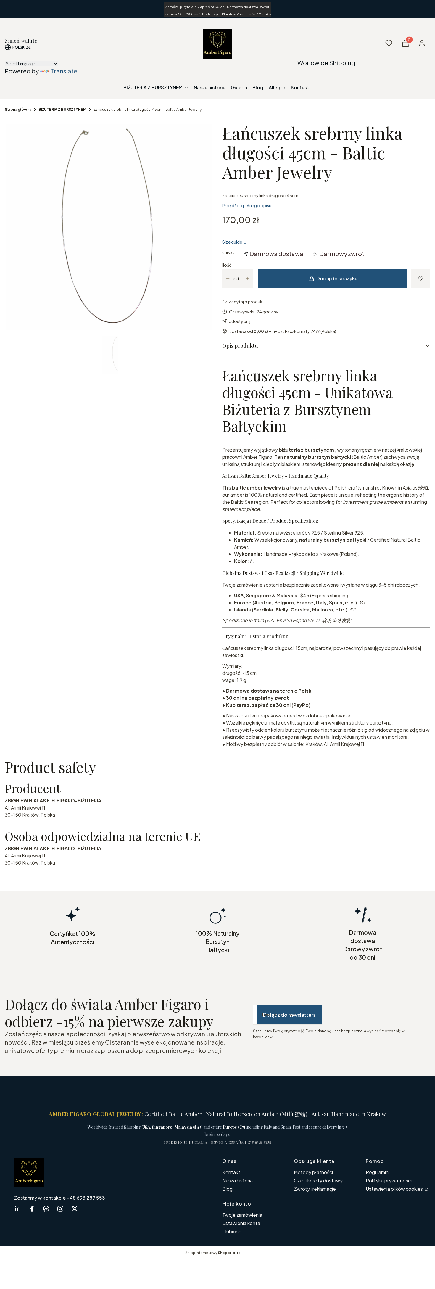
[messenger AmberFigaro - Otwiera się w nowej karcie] (46, 1208)
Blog (227, 1189)
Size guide (232, 241)
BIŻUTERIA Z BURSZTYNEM (62, 109)
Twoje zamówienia (242, 1215)
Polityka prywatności (389, 1180)
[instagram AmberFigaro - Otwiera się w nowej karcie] (60, 1208)
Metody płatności (313, 1172)
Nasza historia (237, 1180)
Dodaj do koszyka (336, 278)
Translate (64, 71)
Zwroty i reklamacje (315, 1189)
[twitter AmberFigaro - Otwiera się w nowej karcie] (74, 1208)
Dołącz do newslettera (289, 1015)
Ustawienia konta (241, 1223)
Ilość (226, 265)
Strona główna (18, 109)
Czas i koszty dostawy (318, 1180)
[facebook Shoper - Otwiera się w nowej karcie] (32, 1208)
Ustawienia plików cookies (395, 1189)
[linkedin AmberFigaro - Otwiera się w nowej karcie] (17, 1208)
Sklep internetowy (210, 1253)
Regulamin (377, 1172)
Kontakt (231, 1172)
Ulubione (231, 1231)
